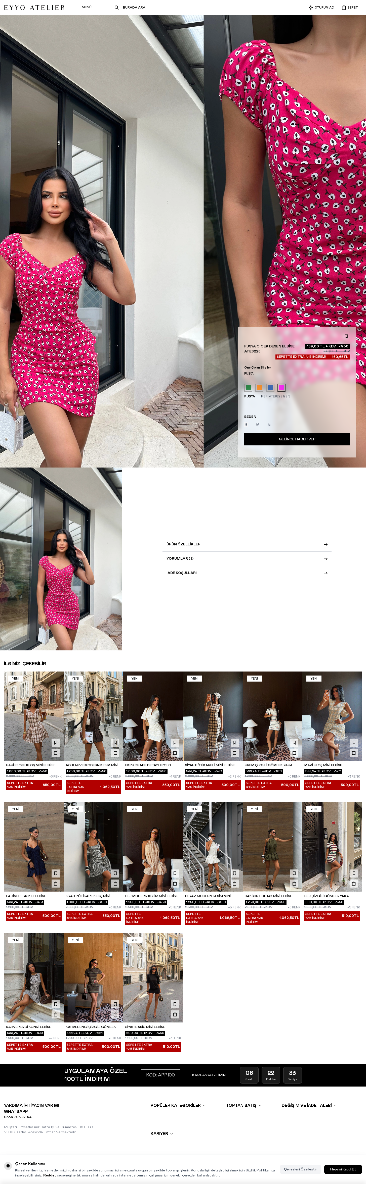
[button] (246, 424)
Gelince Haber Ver (297, 439)
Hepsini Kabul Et (343, 1169)
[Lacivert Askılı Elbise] (34, 847)
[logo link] (34, 8)
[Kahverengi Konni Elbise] (34, 977)
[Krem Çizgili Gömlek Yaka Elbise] (272, 716)
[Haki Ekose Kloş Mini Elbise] (34, 716)
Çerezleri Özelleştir (300, 1169)
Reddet (49, 1175)
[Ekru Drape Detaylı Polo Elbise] (153, 716)
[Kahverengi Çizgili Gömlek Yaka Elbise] (93, 977)
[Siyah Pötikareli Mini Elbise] (213, 716)
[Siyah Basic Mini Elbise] (153, 977)
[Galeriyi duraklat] (183, 452)
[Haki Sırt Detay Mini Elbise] (272, 847)
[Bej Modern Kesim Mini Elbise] (153, 847)
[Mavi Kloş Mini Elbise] (332, 716)
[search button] (117, 7)
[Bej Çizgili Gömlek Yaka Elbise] (332, 847)
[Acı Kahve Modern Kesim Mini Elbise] (93, 716)
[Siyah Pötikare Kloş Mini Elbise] (93, 847)
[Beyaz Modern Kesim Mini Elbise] (213, 847)
